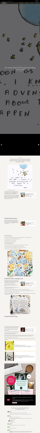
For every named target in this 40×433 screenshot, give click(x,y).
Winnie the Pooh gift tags (12, 314)
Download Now (14, 402)
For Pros (8, 1)
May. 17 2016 (10, 424)
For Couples (11, 1)
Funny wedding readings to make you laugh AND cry (29, 329)
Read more (30, 196)
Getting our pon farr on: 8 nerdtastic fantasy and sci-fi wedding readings (29, 223)
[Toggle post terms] (38, 144)
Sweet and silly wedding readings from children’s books (19, 345)
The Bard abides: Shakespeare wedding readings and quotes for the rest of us (22, 355)
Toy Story (13, 222)
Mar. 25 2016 (10, 416)
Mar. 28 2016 (11, 421)
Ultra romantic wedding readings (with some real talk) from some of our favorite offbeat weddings (29, 194)
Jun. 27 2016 (10, 427)
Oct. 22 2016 (10, 430)
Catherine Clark (12, 420)
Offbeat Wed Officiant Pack (18, 400)
